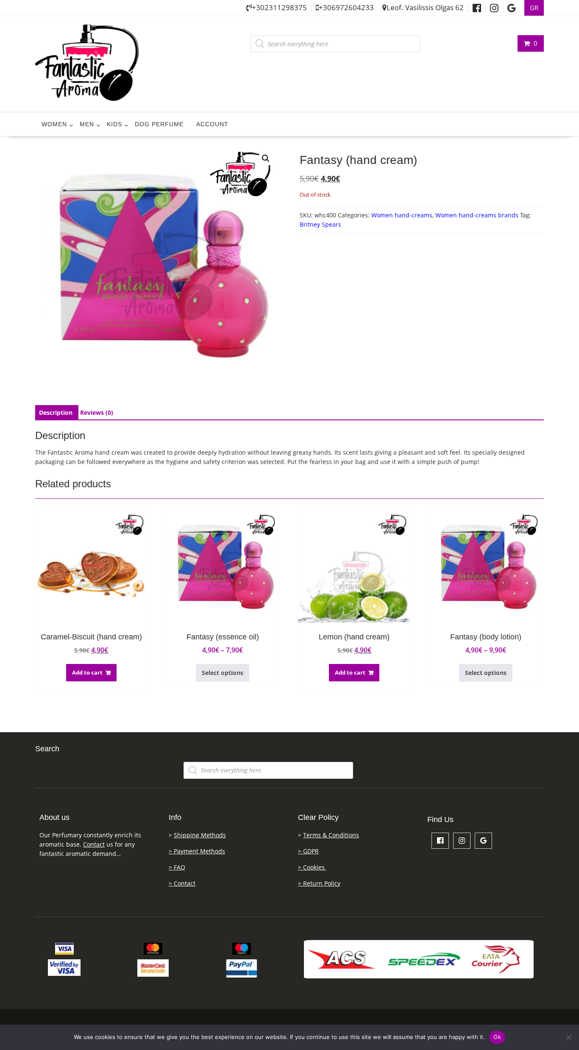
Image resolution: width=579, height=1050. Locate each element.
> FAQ (177, 867)
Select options (222, 673)
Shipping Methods (200, 835)
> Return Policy (319, 883)
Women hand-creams (401, 215)
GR (534, 7)
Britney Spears (320, 224)
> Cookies (312, 867)
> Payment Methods (197, 851)
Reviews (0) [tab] (96, 412)
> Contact (182, 883)
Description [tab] (55, 412)
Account (212, 124)
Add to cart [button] (87, 672)
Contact (94, 844)
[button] (265, 158)
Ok (497, 1036)
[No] (568, 1037)
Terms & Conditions (331, 835)
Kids (114, 124)
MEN (87, 124)
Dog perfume (159, 124)
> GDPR (308, 851)
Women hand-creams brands (476, 215)
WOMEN (54, 124)
